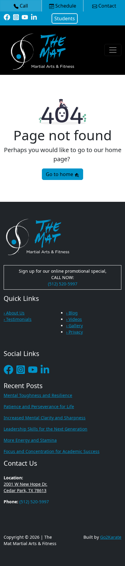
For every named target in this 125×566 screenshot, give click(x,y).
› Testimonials (18, 319)
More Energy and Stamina (30, 440)
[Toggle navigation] (112, 50)
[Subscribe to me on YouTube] (25, 17)
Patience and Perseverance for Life (39, 406)
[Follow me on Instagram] (16, 17)
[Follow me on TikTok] (34, 17)
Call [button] (23, 5)
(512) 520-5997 (62, 284)
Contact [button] (106, 5)
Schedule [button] (65, 5)
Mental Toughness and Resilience (38, 395)
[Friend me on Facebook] (7, 17)
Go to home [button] (60, 174)
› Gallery (74, 325)
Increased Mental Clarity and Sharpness (45, 418)
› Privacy (74, 332)
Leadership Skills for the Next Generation (45, 429)
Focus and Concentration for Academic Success (52, 451)
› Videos (74, 319)
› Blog (72, 313)
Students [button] (64, 18)
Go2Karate (110, 537)
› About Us (14, 313)
